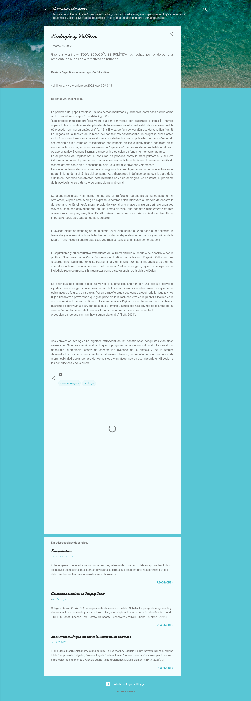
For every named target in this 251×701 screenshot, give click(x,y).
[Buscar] (205, 10)
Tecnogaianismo (61, 551)
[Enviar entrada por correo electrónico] (60, 375)
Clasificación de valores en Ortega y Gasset (77, 593)
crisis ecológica (69, 383)
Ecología (89, 383)
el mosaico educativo (70, 9)
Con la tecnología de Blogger (128, 684)
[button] (171, 34)
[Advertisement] (214, 52)
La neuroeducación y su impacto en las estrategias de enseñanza (91, 636)
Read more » (165, 582)
